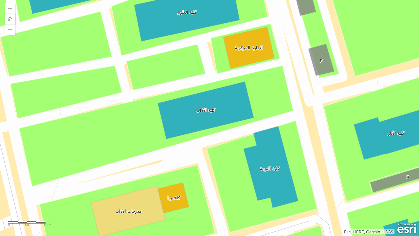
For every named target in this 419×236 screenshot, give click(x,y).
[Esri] (406, 228)
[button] (10, 8)
